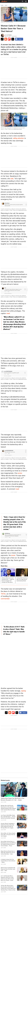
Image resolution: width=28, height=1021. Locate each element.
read (8, 313)
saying (23, 690)
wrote (20, 473)
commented (5, 598)
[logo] (4, 1)
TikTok (3, 593)
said (11, 178)
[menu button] (26, 1)
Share (20, 39)
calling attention (18, 138)
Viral (6, 5)
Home (2, 5)
